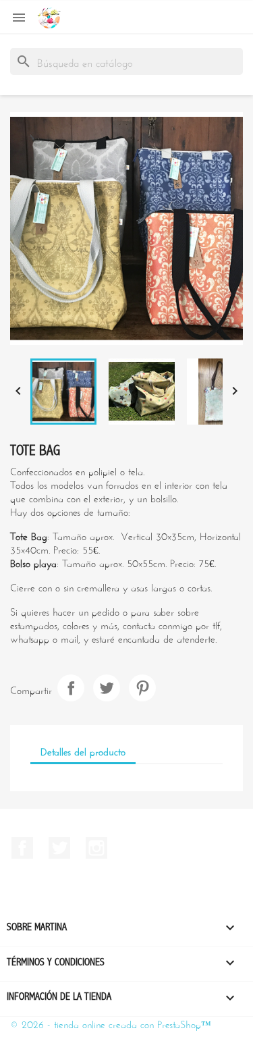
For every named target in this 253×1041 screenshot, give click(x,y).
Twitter (59, 848)
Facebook (22, 848)
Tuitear (106, 687)
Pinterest (142, 687)
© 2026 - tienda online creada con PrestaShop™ (110, 1023)
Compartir (70, 687)
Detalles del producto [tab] (82, 750)
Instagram (96, 848)
